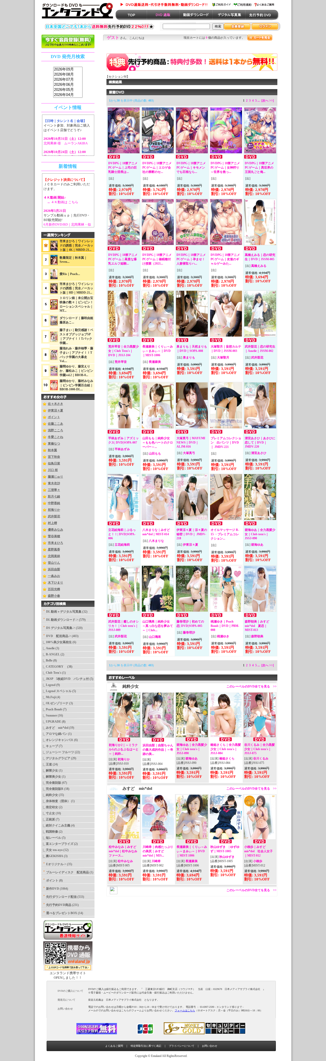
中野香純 (54, 503)
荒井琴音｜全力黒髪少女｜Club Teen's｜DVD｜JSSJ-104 (123, 351)
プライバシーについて (181, 1045)
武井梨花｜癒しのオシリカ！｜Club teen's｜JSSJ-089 (123, 626)
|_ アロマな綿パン (54, 734)
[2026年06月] (67, 84)
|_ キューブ (49, 746)
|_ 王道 (46, 764)
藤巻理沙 (189, 632)
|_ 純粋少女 (49, 795)
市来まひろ (55, 543)
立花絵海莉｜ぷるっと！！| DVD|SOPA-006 (122, 534)
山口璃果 (155, 637)
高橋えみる (258, 266)
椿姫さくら (227, 758)
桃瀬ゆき (223, 636)
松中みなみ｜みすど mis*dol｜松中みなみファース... (123, 851)
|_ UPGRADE (51, 721)
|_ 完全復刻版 (51, 782)
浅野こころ (55, 430)
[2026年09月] (67, 69)
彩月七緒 (54, 496)
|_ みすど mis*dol (54, 727)
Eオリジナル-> (56, 864)
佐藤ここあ (55, 423)
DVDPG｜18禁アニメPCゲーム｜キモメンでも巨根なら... (191, 167)
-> (58, 636)
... (258, 100)
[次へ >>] (267, 100)
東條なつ (54, 443)
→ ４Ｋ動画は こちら (61, 202)
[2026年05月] (67, 89)
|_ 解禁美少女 (51, 776)
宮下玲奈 (54, 457)
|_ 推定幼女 (49, 807)
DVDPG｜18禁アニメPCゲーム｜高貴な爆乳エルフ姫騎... (123, 259)
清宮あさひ (258, 453)
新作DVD (52, 888)
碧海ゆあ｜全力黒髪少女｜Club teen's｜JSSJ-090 (260, 534)
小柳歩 (257, 861)
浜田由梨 (54, 569)
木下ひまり (55, 582)
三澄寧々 (54, 490)
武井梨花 (54, 516)
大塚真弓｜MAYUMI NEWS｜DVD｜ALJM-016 (190, 442)
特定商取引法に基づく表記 (146, 1045)
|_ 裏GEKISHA (52, 856)
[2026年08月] (67, 74)
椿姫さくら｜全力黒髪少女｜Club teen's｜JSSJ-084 (225, 749)
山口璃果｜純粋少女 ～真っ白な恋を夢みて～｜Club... (157, 626)
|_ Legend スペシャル (56, 691)
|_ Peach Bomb (51, 709)
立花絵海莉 (122, 544)
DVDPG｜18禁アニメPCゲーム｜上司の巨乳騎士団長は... (123, 167)
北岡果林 (54, 556)
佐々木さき (55, 404)
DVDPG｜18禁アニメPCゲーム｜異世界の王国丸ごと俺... (259, 167)
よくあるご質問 (114, 1045)
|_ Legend (48, 685)
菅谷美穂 (54, 536)
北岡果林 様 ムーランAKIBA (66, 143)
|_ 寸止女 (48, 813)
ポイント (54, 417)
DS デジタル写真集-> (60, 628)
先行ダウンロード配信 (61, 897)
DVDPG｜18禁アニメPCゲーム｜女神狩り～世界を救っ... (225, 167)
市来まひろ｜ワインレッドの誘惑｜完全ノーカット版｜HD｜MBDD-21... (76, 288)
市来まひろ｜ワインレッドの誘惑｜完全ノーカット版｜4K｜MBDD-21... (76, 245)
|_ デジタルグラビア (55, 758)
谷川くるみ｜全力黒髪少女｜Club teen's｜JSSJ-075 (259, 749)
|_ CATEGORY (53, 666)
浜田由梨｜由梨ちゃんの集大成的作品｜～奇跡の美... (158, 749)
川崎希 (156, 861)
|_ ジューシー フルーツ (57, 752)
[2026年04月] (67, 95)
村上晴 (52, 523)
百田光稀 (54, 589)
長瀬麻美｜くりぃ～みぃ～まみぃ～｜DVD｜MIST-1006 (157, 351)
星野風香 (54, 549)
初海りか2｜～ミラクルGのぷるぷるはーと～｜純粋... (124, 749)
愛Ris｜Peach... (70, 274)
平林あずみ (122, 449)
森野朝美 (257, 636)
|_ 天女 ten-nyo (52, 850)
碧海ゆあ (257, 544)
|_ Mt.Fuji (48, 697)
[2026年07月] (67, 79)
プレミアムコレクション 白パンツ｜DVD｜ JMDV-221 (226, 442)
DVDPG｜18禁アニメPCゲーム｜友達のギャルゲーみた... (225, 259)
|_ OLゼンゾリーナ (55, 703)
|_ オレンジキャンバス (57, 740)
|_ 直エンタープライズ (57, 844)
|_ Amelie (48, 648)
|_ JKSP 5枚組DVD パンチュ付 (65, 679)
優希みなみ (55, 529)
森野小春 (54, 596)
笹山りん (54, 562)
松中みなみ (125, 861)
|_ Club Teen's (51, 672)
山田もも (155, 453)
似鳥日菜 (54, 463)
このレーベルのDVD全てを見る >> (251, 686)
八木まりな (156, 541)
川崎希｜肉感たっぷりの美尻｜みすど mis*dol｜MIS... (158, 851)
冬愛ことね (55, 437)
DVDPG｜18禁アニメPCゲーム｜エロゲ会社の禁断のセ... (157, 167)
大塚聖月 (223, 357)
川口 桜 (53, 470)
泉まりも (189, 357)
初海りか (54, 510)
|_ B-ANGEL (50, 654)
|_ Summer (49, 715)
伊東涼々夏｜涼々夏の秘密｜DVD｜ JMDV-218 (191, 534)
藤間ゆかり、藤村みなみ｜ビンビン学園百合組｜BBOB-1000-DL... (76, 385)
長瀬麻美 (155, 362)
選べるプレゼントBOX (61, 913)
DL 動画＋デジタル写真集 (64, 611)
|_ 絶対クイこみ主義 (55, 825)
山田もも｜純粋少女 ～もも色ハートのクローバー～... (157, 442)
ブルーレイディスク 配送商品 (67, 872)
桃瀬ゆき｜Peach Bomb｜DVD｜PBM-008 (225, 626)
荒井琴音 (121, 362)
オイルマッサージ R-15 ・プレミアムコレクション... (225, 534)
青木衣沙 (54, 483)
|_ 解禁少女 (49, 770)
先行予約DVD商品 (58, 905)
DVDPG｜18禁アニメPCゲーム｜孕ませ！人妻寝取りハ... (191, 259)
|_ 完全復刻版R (52, 789)
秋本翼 (52, 450)
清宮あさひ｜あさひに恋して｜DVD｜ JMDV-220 (260, 442)
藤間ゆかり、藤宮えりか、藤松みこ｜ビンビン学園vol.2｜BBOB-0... (76, 371)
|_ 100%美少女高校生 (56, 642)
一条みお (54, 576)
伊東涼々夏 (55, 410)
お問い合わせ (209, 1045)
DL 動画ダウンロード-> (62, 620)
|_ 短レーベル (51, 837)
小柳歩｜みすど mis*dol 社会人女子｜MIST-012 (258, 851)
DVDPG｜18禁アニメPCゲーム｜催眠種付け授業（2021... (157, 259)
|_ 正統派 (48, 819)
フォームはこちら (185, 1010)
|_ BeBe (46, 660)
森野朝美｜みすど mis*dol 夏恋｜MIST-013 (257, 626)
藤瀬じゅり (55, 476)
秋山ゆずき (227, 857)
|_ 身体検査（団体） (55, 801)
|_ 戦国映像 (49, 831)
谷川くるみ (260, 758)
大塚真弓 (189, 453)
